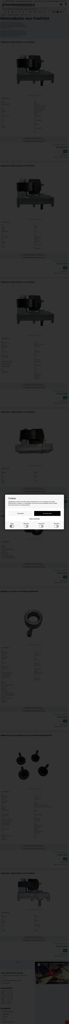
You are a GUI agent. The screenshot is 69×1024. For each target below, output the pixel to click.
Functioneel (41, 523)
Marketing (26, 523)
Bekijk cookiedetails (34, 518)
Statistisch (56, 523)
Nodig (11, 523)
